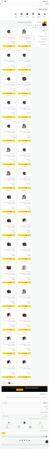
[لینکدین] (27, 440)
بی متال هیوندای (19, 397)
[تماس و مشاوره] (2, 1)
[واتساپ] (37, 25)
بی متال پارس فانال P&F (36, 397)
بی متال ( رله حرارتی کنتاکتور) (42, 6)
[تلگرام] (22, 440)
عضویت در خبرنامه (3, 433)
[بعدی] (33, 27)
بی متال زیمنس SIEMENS (27, 397)
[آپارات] (20, 440)
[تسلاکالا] (45, 402)
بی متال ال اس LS (43, 397)
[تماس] (33, 25)
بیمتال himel (14, 397)
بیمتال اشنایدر (8, 397)
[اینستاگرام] (24, 440)
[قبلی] (35, 27)
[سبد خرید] (5, 1)
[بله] (35, 25)
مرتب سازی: (29, 25)
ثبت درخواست (20, 389)
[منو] (47, 4)
